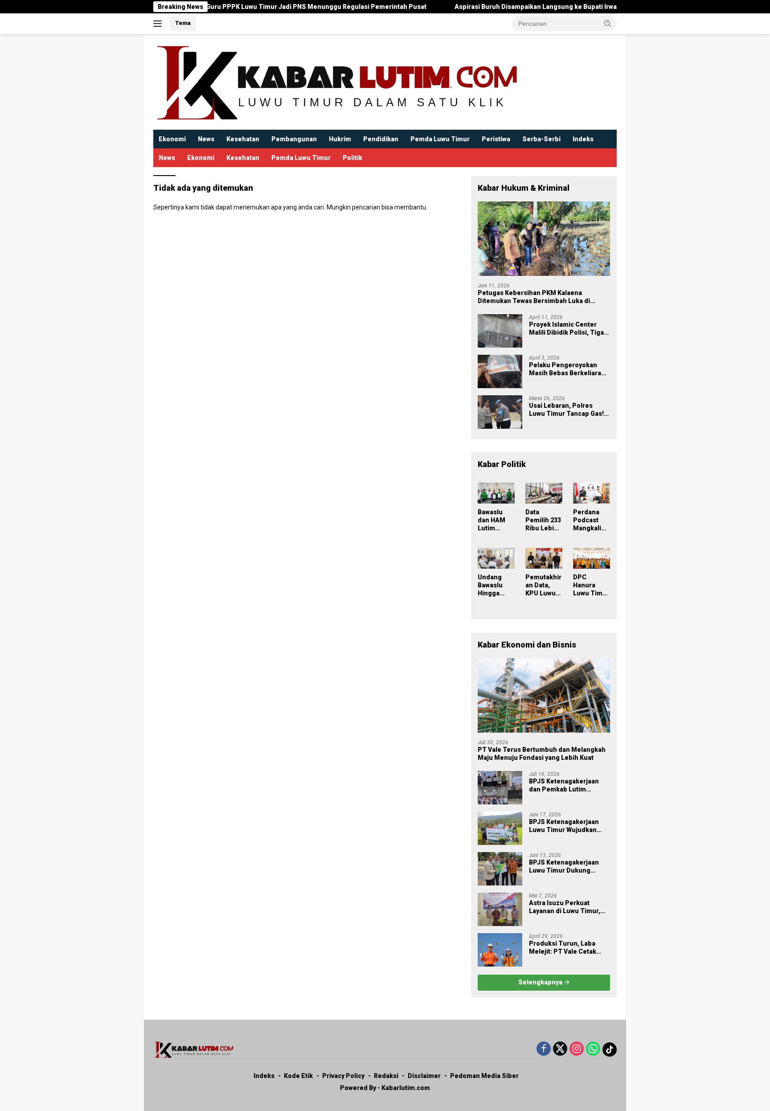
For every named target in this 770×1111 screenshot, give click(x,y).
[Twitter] (560, 1049)
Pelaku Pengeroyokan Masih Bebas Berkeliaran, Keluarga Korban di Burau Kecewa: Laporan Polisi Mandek (568, 369)
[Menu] (159, 23)
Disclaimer (424, 1075)
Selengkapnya (541, 982)
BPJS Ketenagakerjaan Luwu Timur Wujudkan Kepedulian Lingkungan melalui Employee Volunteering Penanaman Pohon (568, 826)
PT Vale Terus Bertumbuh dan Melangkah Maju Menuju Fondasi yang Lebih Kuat (542, 753)
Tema (183, 23)
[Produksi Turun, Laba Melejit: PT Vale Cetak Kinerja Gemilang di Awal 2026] (500, 950)
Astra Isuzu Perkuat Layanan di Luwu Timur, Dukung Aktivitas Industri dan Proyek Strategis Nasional (567, 907)
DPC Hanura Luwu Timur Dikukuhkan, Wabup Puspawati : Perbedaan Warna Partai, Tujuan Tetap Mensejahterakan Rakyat (591, 586)
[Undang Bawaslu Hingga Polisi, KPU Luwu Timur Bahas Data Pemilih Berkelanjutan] (496, 558)
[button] (608, 23)
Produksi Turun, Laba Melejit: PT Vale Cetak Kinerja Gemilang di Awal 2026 (566, 947)
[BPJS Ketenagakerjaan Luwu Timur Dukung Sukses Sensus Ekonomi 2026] (500, 869)
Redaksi (386, 1075)
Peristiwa (496, 139)
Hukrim (340, 139)
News (206, 139)
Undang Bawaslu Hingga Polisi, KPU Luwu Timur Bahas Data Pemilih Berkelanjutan (496, 586)
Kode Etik (298, 1075)
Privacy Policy (343, 1075)
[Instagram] (576, 1049)
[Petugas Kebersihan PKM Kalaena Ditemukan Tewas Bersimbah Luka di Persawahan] (544, 238)
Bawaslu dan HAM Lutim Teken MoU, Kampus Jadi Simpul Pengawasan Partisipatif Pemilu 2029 (496, 520)
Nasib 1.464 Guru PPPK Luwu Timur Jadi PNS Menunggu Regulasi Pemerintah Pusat (260, 6)
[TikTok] (609, 1049)
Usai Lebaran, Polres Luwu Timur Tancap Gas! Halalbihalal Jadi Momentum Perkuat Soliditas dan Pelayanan (566, 410)
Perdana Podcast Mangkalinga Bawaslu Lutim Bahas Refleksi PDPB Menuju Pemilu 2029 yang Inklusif (591, 520)
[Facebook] (544, 1049)
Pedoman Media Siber (484, 1075)
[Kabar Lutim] (336, 81)
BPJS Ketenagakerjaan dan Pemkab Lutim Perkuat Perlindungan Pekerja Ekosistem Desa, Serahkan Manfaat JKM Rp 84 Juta (569, 785)
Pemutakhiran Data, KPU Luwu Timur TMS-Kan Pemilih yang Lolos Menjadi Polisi (543, 586)
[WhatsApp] (593, 1049)
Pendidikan (380, 139)
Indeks (583, 139)
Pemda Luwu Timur (440, 139)
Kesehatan (242, 139)
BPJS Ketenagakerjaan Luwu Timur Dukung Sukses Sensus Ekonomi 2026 (567, 866)
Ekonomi (172, 139)
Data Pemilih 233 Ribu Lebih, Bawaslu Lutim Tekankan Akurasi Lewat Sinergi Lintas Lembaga (543, 520)
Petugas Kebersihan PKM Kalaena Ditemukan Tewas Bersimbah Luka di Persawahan (534, 297)
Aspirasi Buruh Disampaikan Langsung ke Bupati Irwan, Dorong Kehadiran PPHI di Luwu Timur (560, 6)
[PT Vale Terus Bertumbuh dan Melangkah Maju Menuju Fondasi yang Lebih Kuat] (544, 695)
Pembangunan (294, 139)
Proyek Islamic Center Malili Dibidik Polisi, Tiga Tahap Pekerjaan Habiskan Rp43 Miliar (566, 328)
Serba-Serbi (541, 139)
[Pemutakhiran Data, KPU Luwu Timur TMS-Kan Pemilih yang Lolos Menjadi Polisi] (543, 558)
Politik (352, 157)
